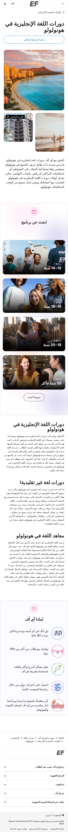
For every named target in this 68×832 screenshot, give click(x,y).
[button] (62, 4)
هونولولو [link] (29, 741)
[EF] (34, 3)
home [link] (61, 738)
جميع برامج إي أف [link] (46, 738)
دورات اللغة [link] (28, 738)
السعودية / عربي (53, 815)
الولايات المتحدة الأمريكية (49, 12)
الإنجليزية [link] (15, 738)
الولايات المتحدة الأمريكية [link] (48, 741)
